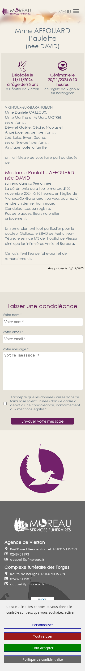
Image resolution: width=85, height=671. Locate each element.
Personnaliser (42, 625)
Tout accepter (42, 648)
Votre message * (16, 349)
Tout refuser (42, 636)
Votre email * (13, 332)
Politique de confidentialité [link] (42, 659)
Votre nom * (12, 315)
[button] (76, 11)
